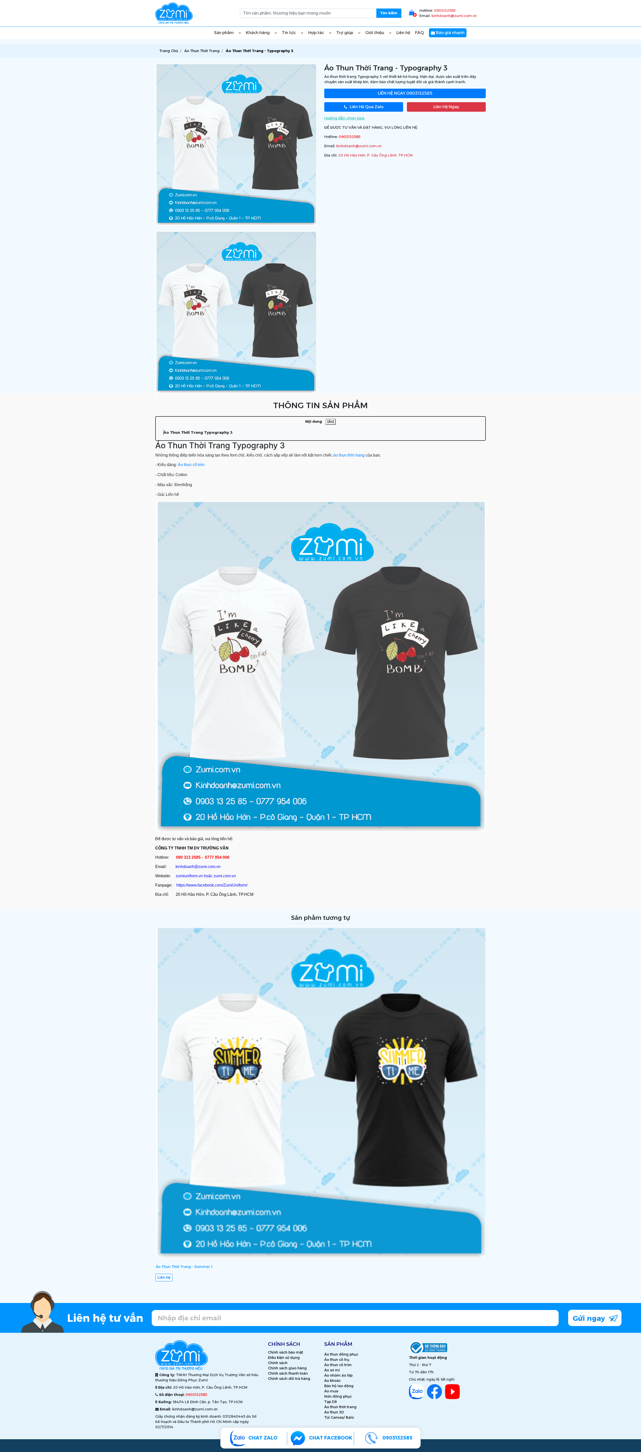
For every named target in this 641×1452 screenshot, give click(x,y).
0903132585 (444, 10)
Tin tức (289, 32)
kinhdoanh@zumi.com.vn (454, 16)
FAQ (419, 32)
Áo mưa (331, 1391)
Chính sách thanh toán (288, 1373)
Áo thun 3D (334, 1412)
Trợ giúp (345, 32)
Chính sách (277, 1363)
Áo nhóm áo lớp (338, 1375)
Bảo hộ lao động (339, 1386)
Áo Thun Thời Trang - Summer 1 (184, 1266)
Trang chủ (168, 51)
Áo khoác (332, 1380)
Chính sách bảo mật (285, 1352)
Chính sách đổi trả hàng (289, 1378)
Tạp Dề (330, 1401)
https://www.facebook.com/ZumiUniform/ (211, 885)
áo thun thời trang (349, 455)
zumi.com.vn (225, 876)
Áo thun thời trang (340, 1407)
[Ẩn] (331, 421)
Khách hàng (258, 32)
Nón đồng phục (338, 1396)
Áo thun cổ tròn (191, 465)
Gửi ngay (590, 1318)
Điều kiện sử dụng (284, 1357)
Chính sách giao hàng (287, 1368)
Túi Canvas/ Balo (339, 1417)
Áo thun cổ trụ (336, 1359)
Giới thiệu (375, 32)
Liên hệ (403, 32)
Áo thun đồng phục (341, 1354)
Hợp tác (316, 32)
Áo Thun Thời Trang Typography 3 (198, 432)
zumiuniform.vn (189, 876)
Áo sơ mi (332, 1370)
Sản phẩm (224, 32)
